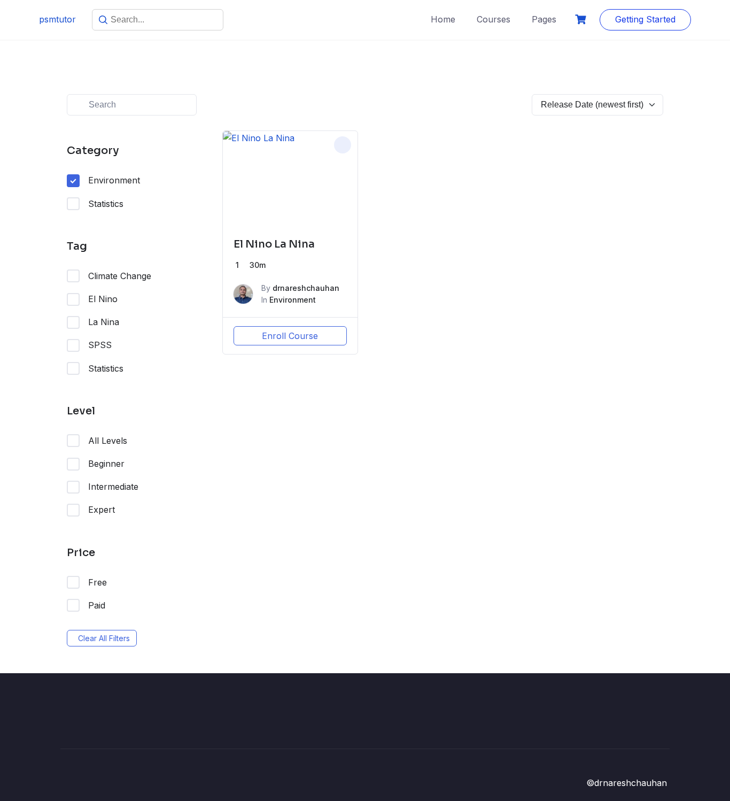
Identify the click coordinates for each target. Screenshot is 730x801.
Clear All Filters (104, 638)
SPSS (100, 345)
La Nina (103, 322)
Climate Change (119, 276)
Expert (101, 509)
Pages (544, 19)
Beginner (106, 463)
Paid (96, 605)
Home (443, 19)
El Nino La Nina (274, 244)
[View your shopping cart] (582, 19)
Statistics (105, 203)
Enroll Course (290, 335)
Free (97, 582)
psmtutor (57, 19)
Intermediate (113, 486)
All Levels (107, 440)
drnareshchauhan (306, 287)
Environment (114, 180)
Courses (493, 19)
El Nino (103, 299)
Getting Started (645, 19)
